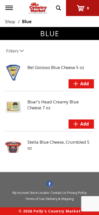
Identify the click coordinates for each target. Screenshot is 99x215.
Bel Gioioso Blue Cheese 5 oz (55, 67)
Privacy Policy (77, 193)
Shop (10, 21)
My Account (20, 193)
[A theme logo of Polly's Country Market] (38, 7)
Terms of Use (35, 199)
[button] (81, 83)
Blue (26, 21)
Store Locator (40, 193)
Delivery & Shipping (60, 199)
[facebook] (49, 184)
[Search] (58, 5)
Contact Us (58, 193)
